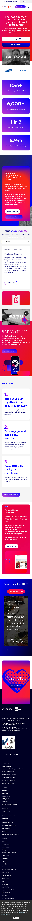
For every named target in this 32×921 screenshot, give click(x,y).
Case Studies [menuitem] (5, 887)
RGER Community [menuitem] (6, 855)
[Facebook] (10, 754)
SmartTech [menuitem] (5, 793)
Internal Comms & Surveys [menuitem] (9, 774)
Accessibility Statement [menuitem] (8, 898)
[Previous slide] (3, 650)
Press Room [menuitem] (5, 858)
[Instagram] (14, 754)
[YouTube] (17, 754)
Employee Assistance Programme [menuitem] (11, 834)
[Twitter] (4, 754)
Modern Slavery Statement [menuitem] (9, 870)
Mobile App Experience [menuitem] (8, 772)
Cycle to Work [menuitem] (6, 796)
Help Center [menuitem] (5, 895)
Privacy (21, 912)
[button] (16, 621)
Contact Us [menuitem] (5, 861)
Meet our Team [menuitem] (6, 844)
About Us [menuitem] (4, 841)
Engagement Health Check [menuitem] (9, 890)
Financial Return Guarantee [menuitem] (9, 853)
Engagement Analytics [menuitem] (8, 783)
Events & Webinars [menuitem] (7, 878)
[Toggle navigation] (28, 7)
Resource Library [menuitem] (6, 876)
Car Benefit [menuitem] (5, 802)
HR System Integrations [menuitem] (8, 780)
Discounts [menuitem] (5, 809)
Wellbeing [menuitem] (5, 818)
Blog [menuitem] (3, 881)
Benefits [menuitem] (4, 790)
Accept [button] (16, 918)
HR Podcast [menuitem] (5, 884)
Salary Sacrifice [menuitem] (6, 831)
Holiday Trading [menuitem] (6, 799)
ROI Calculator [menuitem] (6, 893)
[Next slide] (8, 650)
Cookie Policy (5, 914)
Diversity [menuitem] (4, 864)
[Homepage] (6, 7)
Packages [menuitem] (4, 850)
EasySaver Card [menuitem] (6, 811)
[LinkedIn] (7, 754)
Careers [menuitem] (4, 867)
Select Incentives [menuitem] (6, 828)
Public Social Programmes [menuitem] (9, 825)
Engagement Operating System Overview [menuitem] (13, 769)
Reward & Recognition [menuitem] (8, 816)
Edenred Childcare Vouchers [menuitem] (9, 804)
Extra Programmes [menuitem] (7, 823)
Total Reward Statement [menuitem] (8, 777)
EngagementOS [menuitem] (6, 766)
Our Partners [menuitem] (5, 847)
